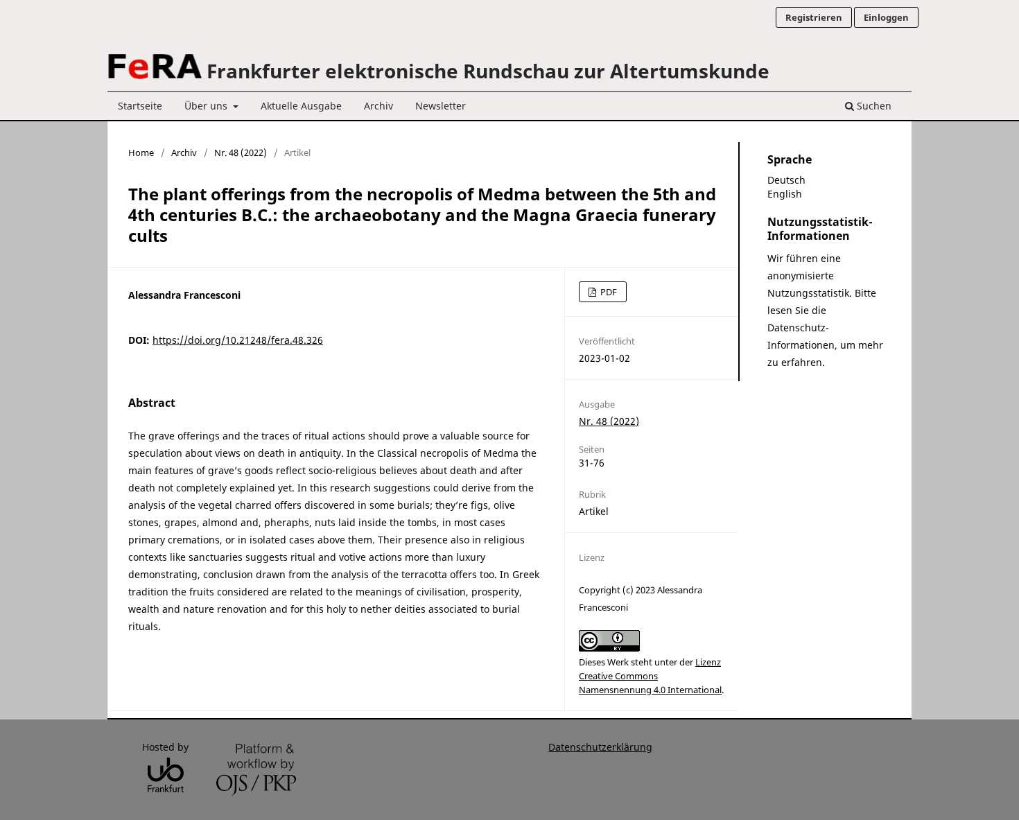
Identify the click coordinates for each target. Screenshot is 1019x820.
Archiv (378, 105)
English (784, 193)
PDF (607, 292)
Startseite (140, 105)
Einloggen (886, 17)
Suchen (872, 105)
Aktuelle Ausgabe (301, 105)
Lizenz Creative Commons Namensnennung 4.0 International (650, 676)
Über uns (207, 105)
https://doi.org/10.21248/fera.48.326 (238, 340)
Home (141, 152)
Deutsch (786, 179)
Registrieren (813, 17)
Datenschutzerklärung (600, 746)
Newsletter (440, 105)
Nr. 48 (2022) (240, 152)
